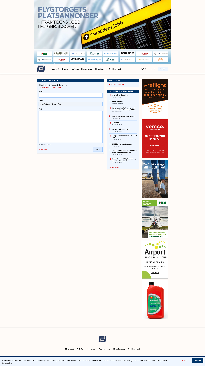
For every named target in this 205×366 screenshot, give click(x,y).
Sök (144, 69)
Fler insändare (113, 167)
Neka (184, 360)
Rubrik (41, 100)
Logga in (152, 69)
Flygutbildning (101, 69)
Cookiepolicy (7, 363)
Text (40, 109)
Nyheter (65, 69)
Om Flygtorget (115, 69)
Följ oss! (163, 69)
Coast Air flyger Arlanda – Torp (50, 87)
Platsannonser (87, 69)
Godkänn (197, 360)
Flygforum (75, 69)
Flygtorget (55, 69)
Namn (40, 91)
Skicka (97, 149)
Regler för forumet (117, 85)
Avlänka (44, 149)
